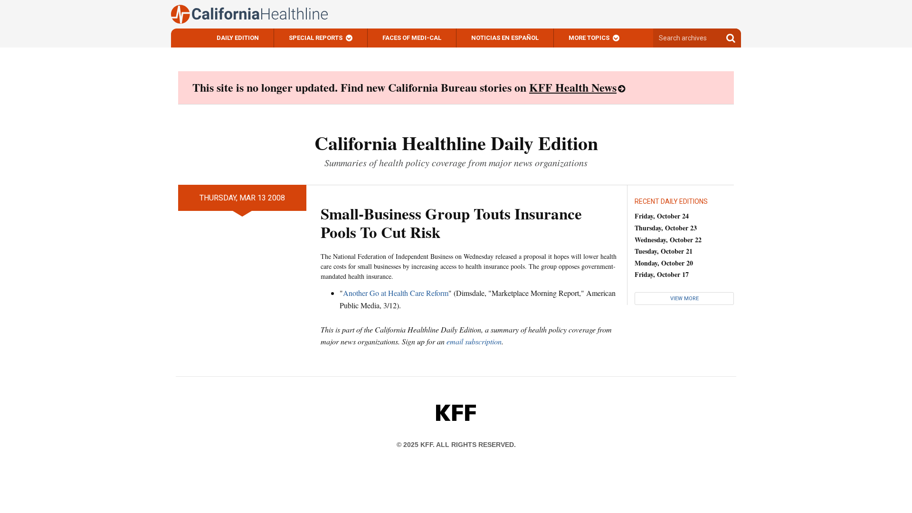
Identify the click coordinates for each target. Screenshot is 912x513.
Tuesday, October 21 (664, 251)
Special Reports (315, 37)
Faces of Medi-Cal (411, 37)
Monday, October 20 (664, 263)
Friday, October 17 (662, 274)
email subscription (474, 341)
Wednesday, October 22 (668, 240)
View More (684, 298)
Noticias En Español (505, 37)
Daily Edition (238, 37)
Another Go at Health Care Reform (395, 293)
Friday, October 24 (662, 216)
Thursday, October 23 (666, 228)
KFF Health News (573, 87)
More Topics (589, 37)
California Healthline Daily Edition (456, 143)
